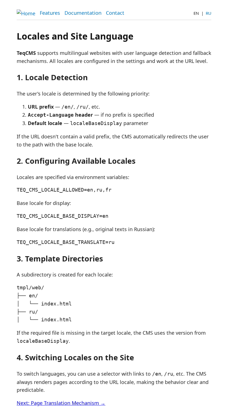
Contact (115, 12)
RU (208, 13)
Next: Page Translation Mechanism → (61, 403)
